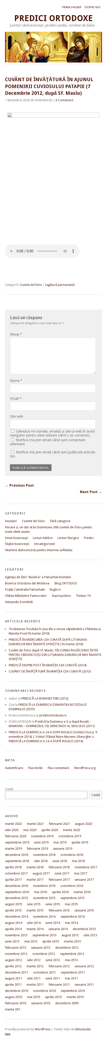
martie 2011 (35, 984)
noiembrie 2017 (86, 867)
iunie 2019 (41, 842)
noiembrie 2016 (44, 886)
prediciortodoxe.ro (53, 715)
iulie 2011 (34, 978)
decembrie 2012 (66, 947)
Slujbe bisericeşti (17, 544)
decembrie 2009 (66, 1003)
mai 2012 (71, 960)
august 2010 (13, 997)
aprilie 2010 (53, 997)
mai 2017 (80, 873)
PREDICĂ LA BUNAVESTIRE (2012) (44, 698)
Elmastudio (83, 1029)
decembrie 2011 (16, 972)
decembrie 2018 (16, 855)
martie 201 (12, 1009)
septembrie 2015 (72, 898)
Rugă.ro (55, 589)
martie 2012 (35, 966)
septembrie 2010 (73, 991)
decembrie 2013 (84, 929)
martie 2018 (35, 867)
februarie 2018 (59, 867)
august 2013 (70, 935)
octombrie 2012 (43, 954)
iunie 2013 (12, 941)
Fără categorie (60, 521)
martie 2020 (71, 830)
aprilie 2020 (49, 830)
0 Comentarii (64, 100)
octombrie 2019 (69, 836)
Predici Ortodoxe (53, 18)
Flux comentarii (58, 768)
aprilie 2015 (13, 910)
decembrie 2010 (16, 991)
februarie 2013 (15, 947)
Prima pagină (71, 7)
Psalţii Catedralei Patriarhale (25, 589)
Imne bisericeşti (16, 538)
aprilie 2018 (13, 867)
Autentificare (14, 768)
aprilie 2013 (50, 941)
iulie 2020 (11, 830)
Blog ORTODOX (65, 583)
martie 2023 (13, 824)
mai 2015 (71, 904)
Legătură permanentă (60, 285)
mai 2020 (29, 830)
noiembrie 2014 (44, 916)
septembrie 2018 (17, 861)
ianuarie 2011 (84, 984)
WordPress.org (85, 768)
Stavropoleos (61, 596)
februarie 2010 (15, 1003)
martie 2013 (72, 941)
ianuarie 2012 (84, 966)
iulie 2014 (34, 923)
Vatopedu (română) (19, 602)
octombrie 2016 (71, 886)
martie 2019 (13, 848)
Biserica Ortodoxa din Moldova (27, 583)
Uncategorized (44, 544)
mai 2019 (60, 842)
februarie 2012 (59, 966)
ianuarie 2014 (58, 929)
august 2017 (41, 873)
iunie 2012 (53, 960)
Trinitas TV (83, 596)
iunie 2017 (62, 873)
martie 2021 (35, 824)
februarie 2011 (59, 984)
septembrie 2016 (17, 892)
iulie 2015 (34, 904)
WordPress (43, 1029)
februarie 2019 (37, 848)
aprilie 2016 (60, 892)
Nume (16, 381)
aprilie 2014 (13, 929)
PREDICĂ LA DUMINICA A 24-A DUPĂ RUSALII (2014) (46, 741)
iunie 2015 (53, 904)
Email (16, 399)
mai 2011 (71, 978)
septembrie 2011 (73, 972)
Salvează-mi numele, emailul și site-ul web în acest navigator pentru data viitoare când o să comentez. (52, 433)
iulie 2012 (34, 960)
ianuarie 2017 (84, 879)
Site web (16, 416)
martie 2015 (35, 910)
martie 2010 (75, 997)
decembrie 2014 (16, 916)
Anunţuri (11, 521)
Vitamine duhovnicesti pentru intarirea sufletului (38, 550)
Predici (89, 538)
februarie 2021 (59, 824)
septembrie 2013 (44, 935)
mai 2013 (30, 941)
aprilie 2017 (13, 879)
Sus (7, 1034)
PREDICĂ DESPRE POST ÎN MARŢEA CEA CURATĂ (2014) (48, 665)
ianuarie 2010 (40, 1003)
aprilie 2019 (79, 842)
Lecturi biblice (43, 538)
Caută (9, 789)
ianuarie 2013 (40, 947)
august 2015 (13, 904)
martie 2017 (35, 879)
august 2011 (13, 978)
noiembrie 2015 (44, 898)
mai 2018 (78, 861)
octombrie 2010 (44, 991)
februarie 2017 (59, 879)
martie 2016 (82, 892)
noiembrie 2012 (16, 954)
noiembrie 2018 (44, 855)
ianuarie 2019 (62, 848)
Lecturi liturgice (68, 538)
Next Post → (91, 492)
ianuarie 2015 (84, 910)
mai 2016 (40, 892)
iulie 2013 (90, 935)
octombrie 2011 (44, 972)
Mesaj (16, 334)
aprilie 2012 (13, 966)
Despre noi (92, 7)
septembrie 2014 (72, 916)
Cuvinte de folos (31, 285)
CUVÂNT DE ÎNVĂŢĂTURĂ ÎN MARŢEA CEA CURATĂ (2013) (50, 671)
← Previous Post (19, 485)
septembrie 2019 (17, 842)
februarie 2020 (15, 836)
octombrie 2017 (16, 873)
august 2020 (83, 824)
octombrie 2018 (71, 855)
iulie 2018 (41, 861)
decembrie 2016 (16, 886)
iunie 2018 (60, 861)
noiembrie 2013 (16, 935)
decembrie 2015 (16, 898)
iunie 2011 (53, 978)
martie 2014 (35, 929)
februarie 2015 (59, 910)
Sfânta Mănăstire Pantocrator (26, 596)
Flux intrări (35, 768)
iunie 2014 (53, 923)
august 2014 (13, 923)
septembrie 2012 (72, 954)
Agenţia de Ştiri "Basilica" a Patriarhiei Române (38, 577)
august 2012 (13, 960)
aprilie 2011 (13, 984)
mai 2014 (71, 923)
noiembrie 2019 (42, 836)
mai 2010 (33, 997)
